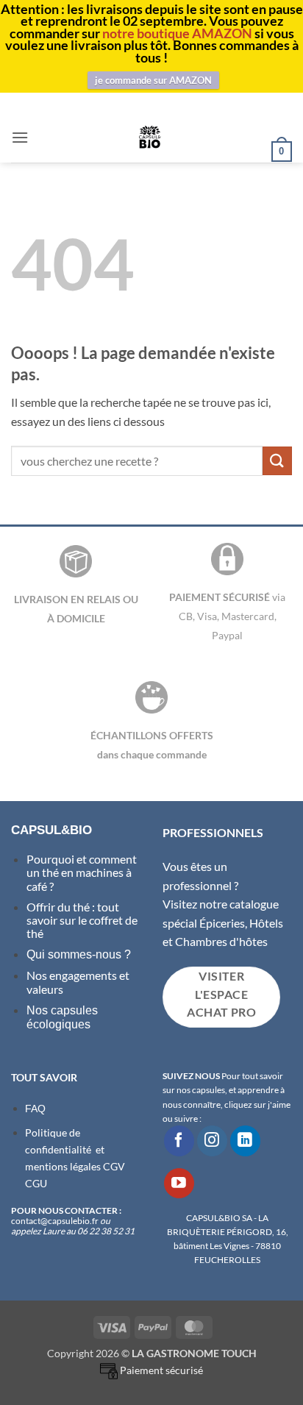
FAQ (35, 1108)
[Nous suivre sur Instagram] (212, 1140)
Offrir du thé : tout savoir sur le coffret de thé (82, 920)
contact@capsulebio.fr (55, 1220)
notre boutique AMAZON (177, 33)
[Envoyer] (277, 461)
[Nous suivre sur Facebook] (179, 1140)
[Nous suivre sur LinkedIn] (245, 1140)
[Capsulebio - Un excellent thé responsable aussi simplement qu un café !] (150, 137)
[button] (20, 137)
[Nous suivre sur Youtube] (179, 1183)
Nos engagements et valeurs (77, 981)
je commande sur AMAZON (153, 80)
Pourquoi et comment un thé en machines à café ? (81, 872)
